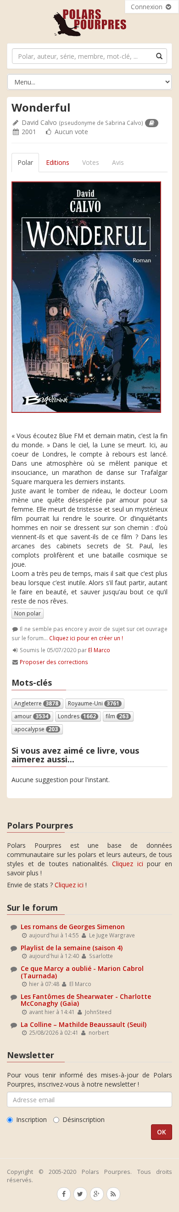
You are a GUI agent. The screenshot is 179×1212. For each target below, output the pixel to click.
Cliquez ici (127, 863)
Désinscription (83, 1119)
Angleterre (36, 703)
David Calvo (39, 122)
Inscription (31, 1119)
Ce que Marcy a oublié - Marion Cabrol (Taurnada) (82, 972)
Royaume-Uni (93, 703)
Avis (118, 162)
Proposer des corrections (54, 661)
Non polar (27, 613)
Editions (57, 162)
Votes (90, 162)
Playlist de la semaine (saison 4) (72, 947)
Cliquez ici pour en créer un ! (86, 638)
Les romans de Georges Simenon (73, 926)
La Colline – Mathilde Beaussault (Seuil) (83, 1024)
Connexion (147, 6)
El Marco (99, 650)
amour (31, 716)
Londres (77, 716)
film (117, 716)
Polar (25, 162)
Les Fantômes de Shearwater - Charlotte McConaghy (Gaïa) (86, 1000)
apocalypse (36, 729)
